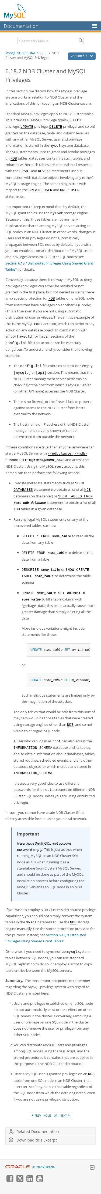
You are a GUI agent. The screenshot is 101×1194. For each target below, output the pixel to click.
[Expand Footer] (92, 1168)
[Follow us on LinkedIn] (29, 1180)
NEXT (64, 1115)
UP (55, 1115)
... (46, 53)
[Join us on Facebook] (9, 1180)
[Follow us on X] (19, 1180)
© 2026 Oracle (43, 1167)
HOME (47, 1115)
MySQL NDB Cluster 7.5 (23, 53)
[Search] (80, 41)
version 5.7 (79, 56)
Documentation (21, 26)
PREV (37, 1115)
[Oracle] (17, 1167)
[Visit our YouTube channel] (39, 1180)
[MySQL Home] (15, 11)
